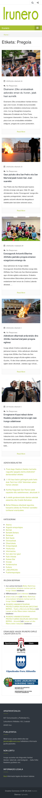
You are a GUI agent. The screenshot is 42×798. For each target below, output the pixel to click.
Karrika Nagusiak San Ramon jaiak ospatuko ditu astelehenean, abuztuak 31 (23, 491)
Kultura (9, 567)
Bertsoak (9, 535)
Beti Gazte (10, 538)
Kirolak (9, 562)
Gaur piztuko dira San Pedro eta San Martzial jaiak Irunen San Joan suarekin (21, 177)
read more (21, 131)
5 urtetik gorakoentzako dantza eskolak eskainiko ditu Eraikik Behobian (22, 498)
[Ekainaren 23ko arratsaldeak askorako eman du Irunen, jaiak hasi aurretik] (21, 63)
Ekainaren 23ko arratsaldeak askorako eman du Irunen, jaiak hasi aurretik (20, 92)
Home (6, 34)
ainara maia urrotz (12, 596)
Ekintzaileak (11, 540)
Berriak (9, 530)
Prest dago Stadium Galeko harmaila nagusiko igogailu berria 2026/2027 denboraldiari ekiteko (21, 472)
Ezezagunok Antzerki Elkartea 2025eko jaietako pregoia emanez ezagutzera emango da (20, 257)
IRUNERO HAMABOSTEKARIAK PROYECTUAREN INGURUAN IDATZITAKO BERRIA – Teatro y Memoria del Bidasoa (22, 606)
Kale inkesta (11, 556)
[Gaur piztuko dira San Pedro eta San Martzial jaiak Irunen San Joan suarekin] (21, 149)
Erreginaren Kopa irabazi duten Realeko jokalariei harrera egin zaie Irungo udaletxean (20, 418)
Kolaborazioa (11, 564)
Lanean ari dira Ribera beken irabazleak (20, 611)
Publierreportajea (13, 572)
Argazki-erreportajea (14, 527)
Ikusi (5, 776)
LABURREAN (12, 569)
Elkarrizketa (11, 543)
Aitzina (9, 524)
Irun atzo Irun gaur (13, 553)
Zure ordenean (22, 593)
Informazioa (11, 551)
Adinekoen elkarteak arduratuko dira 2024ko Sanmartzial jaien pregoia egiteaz (21, 339)
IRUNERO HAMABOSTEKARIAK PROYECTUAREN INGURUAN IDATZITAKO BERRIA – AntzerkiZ (22, 618)
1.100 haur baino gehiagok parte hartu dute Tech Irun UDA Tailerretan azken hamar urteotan (21, 482)
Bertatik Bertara (12, 532)
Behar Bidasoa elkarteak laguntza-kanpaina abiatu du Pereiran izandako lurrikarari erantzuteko (21, 508)
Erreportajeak (11, 545)
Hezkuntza (10, 548)
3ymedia (24, 794)
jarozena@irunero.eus (12, 741)
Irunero (5, 28)
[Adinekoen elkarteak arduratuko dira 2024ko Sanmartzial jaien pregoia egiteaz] (21, 311)
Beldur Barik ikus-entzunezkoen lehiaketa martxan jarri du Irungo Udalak (21, 588)
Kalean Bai (10, 559)
